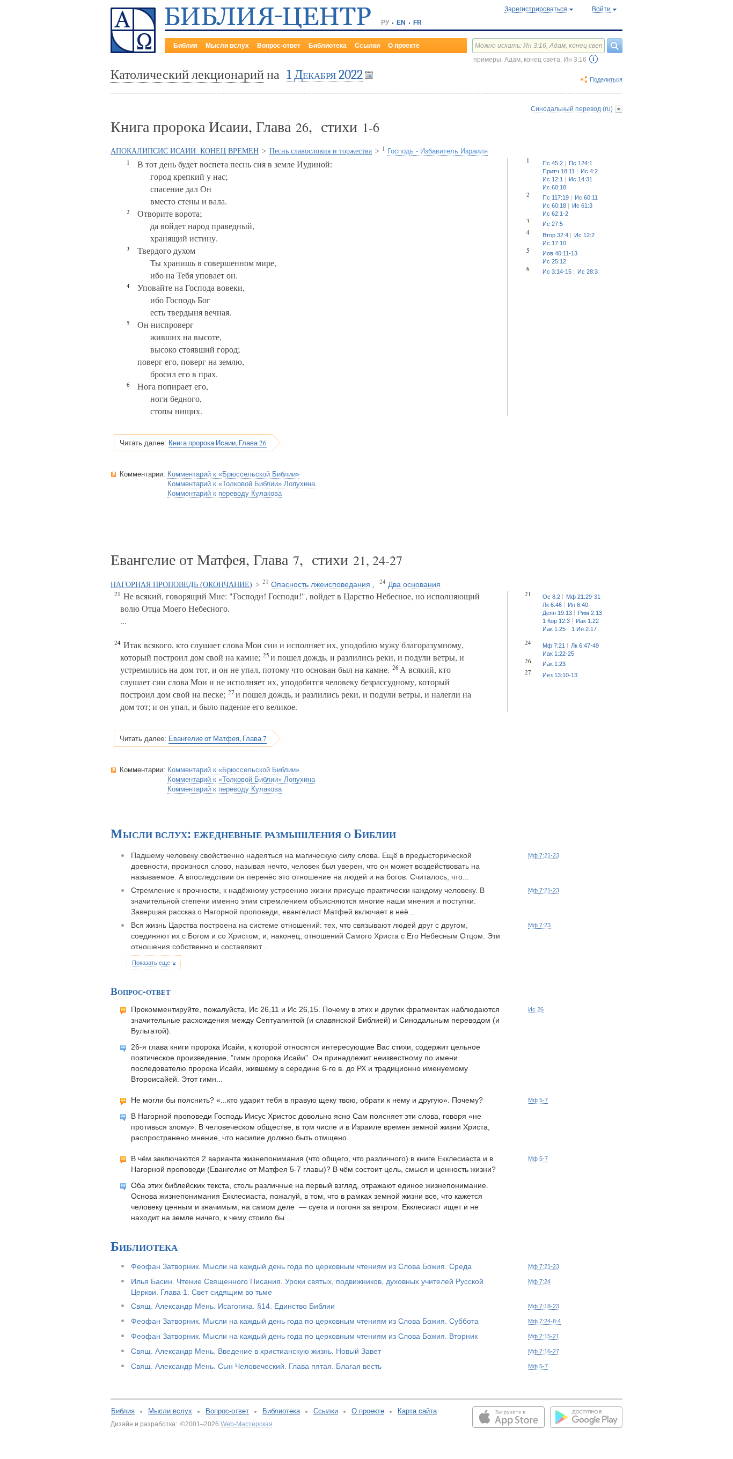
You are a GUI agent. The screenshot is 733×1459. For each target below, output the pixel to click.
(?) (593, 59)
